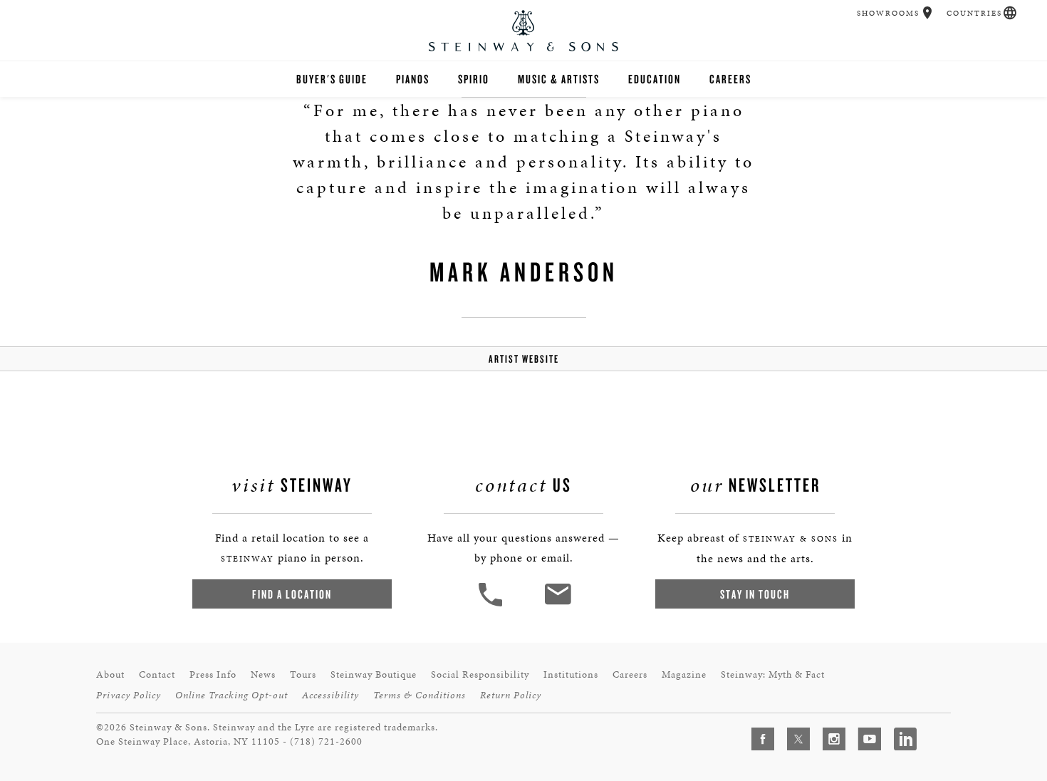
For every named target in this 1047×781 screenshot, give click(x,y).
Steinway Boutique (373, 674)
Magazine (684, 674)
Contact (157, 674)
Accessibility (330, 695)
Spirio (473, 78)
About (110, 674)
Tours (303, 674)
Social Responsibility (480, 674)
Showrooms (888, 13)
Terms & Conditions (419, 695)
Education (654, 78)
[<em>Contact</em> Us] (557, 604)
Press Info (212, 674)
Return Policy (510, 695)
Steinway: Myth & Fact (773, 674)
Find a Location (292, 593)
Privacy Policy (128, 695)
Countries (974, 13)
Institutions (570, 674)
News (263, 674)
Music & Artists (559, 78)
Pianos (412, 78)
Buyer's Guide (332, 78)
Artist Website (524, 359)
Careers (730, 78)
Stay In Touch (755, 593)
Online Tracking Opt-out (231, 695)
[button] (928, 13)
